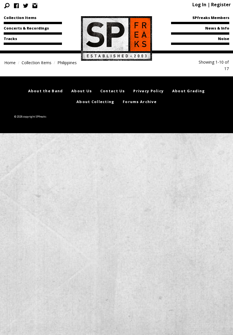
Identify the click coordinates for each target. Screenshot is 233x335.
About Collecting (95, 101)
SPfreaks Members (210, 17)
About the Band (45, 90)
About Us (81, 90)
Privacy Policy (148, 90)
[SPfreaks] (116, 38)
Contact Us (112, 90)
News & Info (217, 28)
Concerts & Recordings (26, 28)
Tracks (10, 38)
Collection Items (20, 17)
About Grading (188, 90)
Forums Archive (140, 101)
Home (10, 62)
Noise (223, 38)
